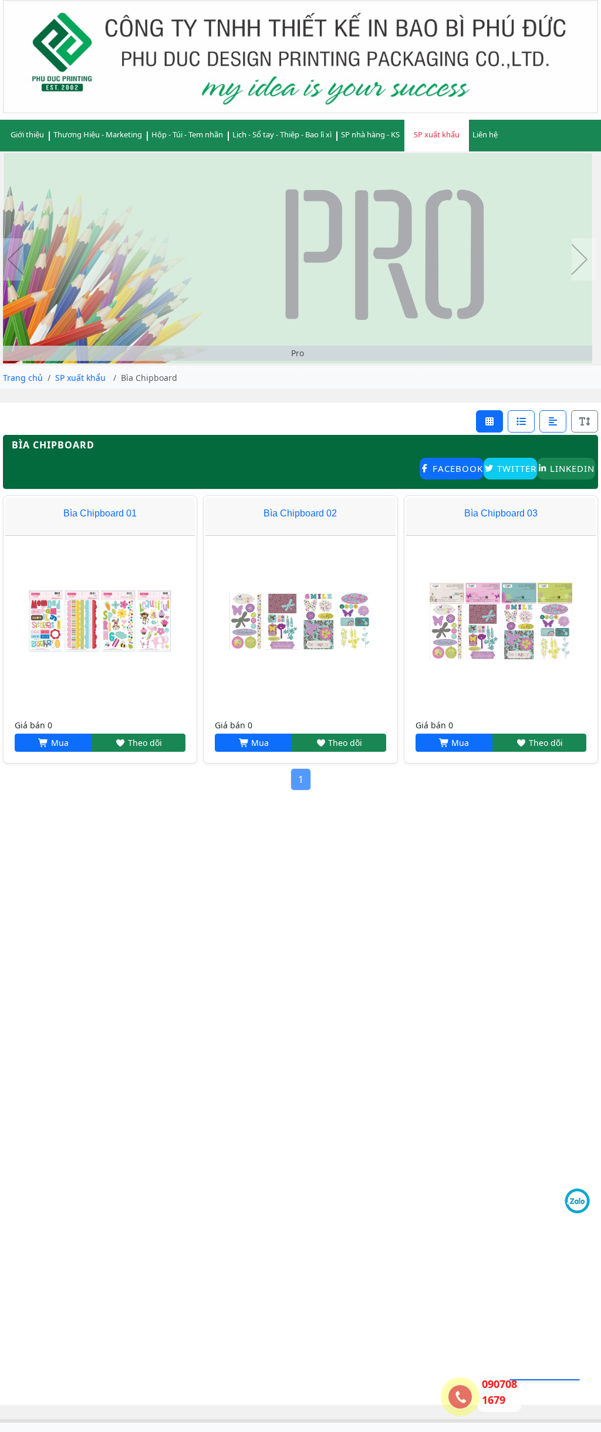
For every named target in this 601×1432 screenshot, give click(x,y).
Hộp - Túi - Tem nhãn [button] (187, 134)
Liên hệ (485, 134)
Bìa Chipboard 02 (300, 513)
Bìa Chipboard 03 (501, 513)
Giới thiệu (27, 134)
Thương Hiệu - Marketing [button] (97, 134)
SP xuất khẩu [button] (437, 134)
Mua (59, 742)
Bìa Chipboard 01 (100, 513)
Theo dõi (144, 742)
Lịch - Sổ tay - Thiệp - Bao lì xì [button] (282, 134)
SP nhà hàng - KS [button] (370, 134)
